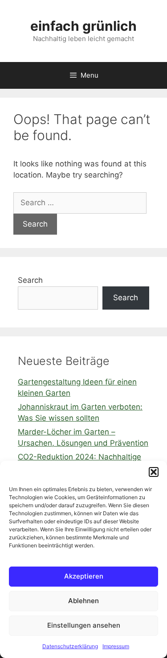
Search (30, 280)
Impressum (115, 646)
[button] (153, 472)
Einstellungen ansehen (83, 625)
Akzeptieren (83, 576)
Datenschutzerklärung (70, 646)
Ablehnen (83, 600)
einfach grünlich (83, 26)
